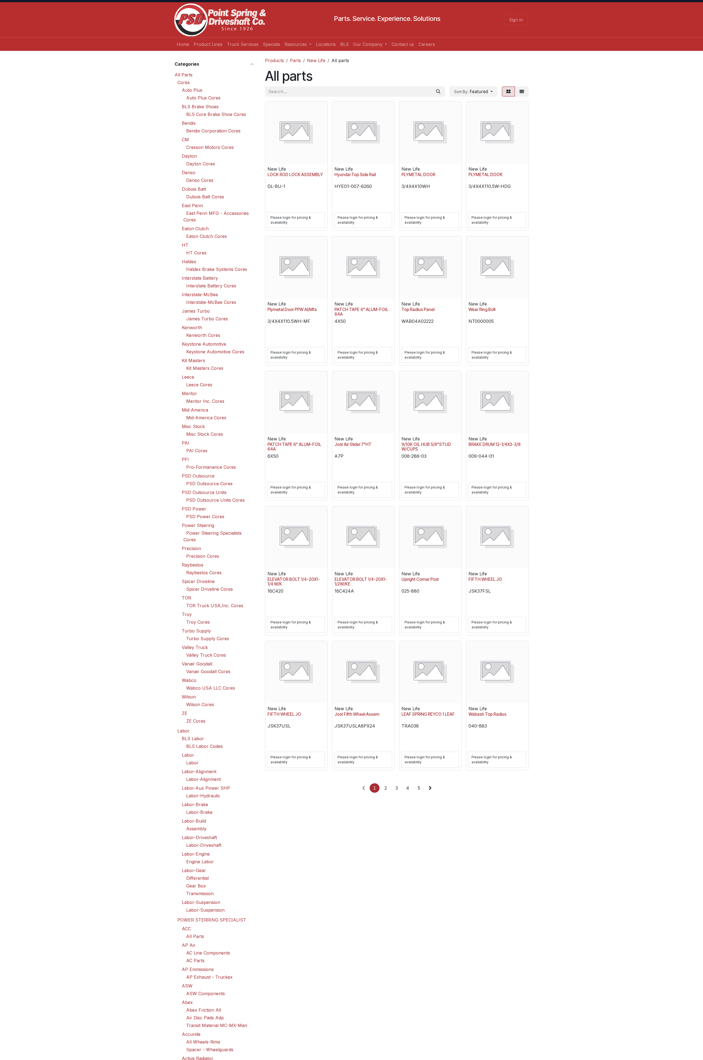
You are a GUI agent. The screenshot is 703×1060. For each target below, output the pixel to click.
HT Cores (196, 252)
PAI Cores (196, 450)
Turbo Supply (196, 630)
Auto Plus (192, 90)
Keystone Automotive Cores (215, 351)
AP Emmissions (198, 969)
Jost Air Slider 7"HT (353, 444)
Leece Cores (199, 384)
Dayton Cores (200, 163)
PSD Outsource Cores (209, 483)
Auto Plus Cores (203, 97)
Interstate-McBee (200, 294)
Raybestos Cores (204, 572)
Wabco (189, 680)
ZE (184, 713)
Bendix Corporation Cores (213, 130)
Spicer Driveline (198, 581)
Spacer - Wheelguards (209, 1049)
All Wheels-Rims (203, 1041)
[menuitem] (182, 44)
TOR (186, 597)
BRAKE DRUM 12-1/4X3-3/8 (494, 444)
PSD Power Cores (205, 516)
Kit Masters (193, 360)
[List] (522, 91)
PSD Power (194, 508)
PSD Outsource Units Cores (215, 500)
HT (185, 245)
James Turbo (196, 310)
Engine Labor (200, 861)
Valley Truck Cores (206, 654)
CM (185, 139)
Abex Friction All (203, 1009)
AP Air (189, 945)
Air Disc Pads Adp (205, 1017)
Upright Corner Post (420, 579)
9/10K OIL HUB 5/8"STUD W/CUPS (426, 447)
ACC (186, 928)
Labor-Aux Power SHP (206, 787)
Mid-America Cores (206, 417)
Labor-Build (194, 820)
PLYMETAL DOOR (418, 174)
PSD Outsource (198, 475)
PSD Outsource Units (204, 492)
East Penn (192, 205)
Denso (188, 172)
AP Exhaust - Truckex (209, 976)
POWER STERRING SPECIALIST (211, 919)
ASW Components (205, 993)
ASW (187, 985)
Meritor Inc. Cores (205, 401)
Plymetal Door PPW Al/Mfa (292, 309)
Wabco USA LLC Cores (210, 687)
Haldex (189, 261)
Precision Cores (202, 556)
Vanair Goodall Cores (208, 671)
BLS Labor (193, 738)
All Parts (184, 74)
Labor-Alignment (199, 771)
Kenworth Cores (203, 335)
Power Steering (198, 525)
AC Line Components (208, 952)
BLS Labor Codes (204, 746)
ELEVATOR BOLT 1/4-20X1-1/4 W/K (293, 582)
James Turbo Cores (207, 318)
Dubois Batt (194, 189)
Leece (188, 376)
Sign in (516, 20)
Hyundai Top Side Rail (355, 174)
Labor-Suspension (201, 902)
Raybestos (192, 564)
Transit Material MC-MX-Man (216, 1025)
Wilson (189, 696)
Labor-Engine (196, 853)
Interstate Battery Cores (211, 285)
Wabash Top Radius (487, 714)
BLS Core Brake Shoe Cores (216, 114)
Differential (197, 878)
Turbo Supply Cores (207, 638)
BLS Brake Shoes (200, 106)
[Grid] (508, 91)
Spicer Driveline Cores (209, 589)
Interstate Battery (200, 278)
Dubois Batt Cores (205, 196)
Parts (295, 60)
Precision (191, 548)
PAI (185, 442)
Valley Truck (195, 647)
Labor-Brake (195, 804)
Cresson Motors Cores (210, 147)
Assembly (196, 828)
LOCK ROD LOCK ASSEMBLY (295, 174)
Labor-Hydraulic (203, 795)
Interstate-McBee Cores (211, 302)
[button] (473, 91)
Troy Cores (198, 622)
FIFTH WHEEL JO (485, 579)
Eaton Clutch (195, 228)
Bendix (189, 123)
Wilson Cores (200, 704)
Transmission (200, 893)
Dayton (189, 156)
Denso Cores (199, 180)
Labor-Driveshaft (199, 837)
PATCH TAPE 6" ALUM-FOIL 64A (294, 447)
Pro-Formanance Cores (211, 467)
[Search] (438, 91)
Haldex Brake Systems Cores (216, 269)
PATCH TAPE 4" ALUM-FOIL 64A (361, 312)
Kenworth (192, 327)
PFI (185, 459)
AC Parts (195, 960)
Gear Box (196, 885)
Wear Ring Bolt (482, 309)
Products (274, 60)
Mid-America (195, 409)
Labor (183, 730)
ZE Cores (195, 720)
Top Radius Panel (417, 309)
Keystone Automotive (204, 343)
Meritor (189, 393)
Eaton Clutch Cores (206, 236)
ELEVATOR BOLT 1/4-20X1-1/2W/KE (360, 582)
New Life (316, 60)
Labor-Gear (194, 870)
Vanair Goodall (197, 663)
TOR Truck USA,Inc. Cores (214, 605)
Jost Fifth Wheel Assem (356, 714)
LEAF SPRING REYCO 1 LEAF (428, 714)
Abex (187, 1002)
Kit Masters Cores (204, 368)
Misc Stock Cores (204, 434)
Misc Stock (193, 426)
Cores (183, 82)
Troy (187, 614)
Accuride (191, 1034)
